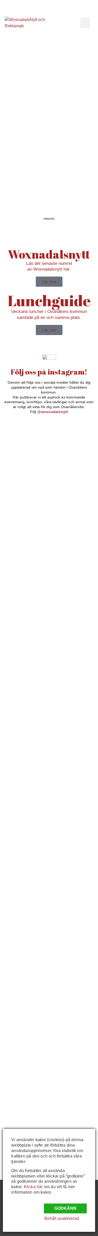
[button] (85, 22)
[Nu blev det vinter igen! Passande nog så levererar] (26, 944)
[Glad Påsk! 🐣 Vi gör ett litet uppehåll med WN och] (26, 895)
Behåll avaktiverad (61, 1218)
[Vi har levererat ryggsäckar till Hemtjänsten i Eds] (26, 842)
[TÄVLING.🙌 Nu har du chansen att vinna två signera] (26, 541)
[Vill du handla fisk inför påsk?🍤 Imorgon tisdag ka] (26, 1016)
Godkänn (65, 1208)
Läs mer (49, 281)
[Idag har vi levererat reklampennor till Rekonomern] (26, 716)
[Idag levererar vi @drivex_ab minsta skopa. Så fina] (26, 1090)
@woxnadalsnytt (52, 412)
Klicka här (33, 1187)
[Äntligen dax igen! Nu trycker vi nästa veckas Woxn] (26, 787)
